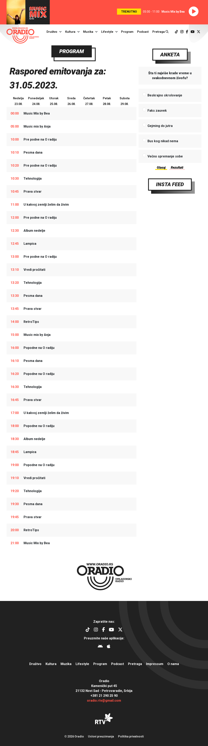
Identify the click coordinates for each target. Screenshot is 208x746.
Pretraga (159, 32)
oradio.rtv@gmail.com (104, 700)
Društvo (52, 32)
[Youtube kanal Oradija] (192, 32)
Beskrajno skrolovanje (164, 95)
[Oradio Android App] (100, 647)
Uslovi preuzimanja (101, 736)
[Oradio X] (199, 32)
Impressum (154, 664)
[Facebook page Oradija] (187, 32)
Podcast (143, 32)
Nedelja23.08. (18, 101)
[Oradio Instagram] (182, 32)
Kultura (70, 32)
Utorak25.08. (53, 101)
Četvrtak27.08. (89, 101)
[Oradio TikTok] (176, 32)
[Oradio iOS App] (108, 647)
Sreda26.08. (71, 101)
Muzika (88, 32)
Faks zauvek (157, 111)
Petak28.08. (107, 101)
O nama (173, 664)
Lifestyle (107, 32)
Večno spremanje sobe (165, 156)
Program (127, 32)
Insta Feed (170, 184)
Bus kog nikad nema (162, 141)
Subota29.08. (125, 101)
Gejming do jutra (160, 126)
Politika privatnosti (131, 736)
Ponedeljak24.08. (36, 101)
